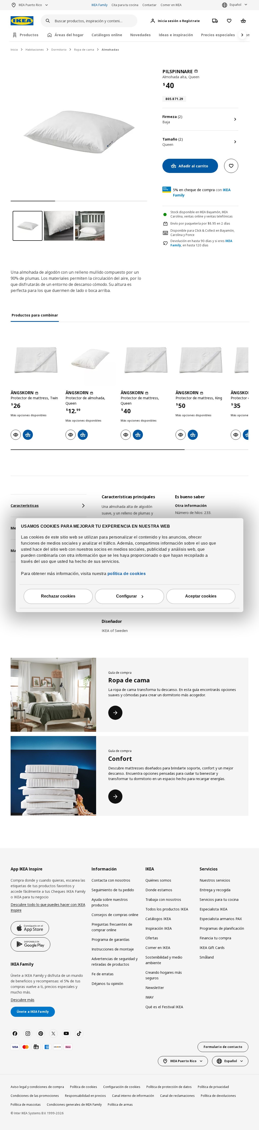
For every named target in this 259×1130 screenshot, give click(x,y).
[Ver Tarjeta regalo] (36, 1047)
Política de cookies (83, 1087)
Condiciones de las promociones (35, 1096)
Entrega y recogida (215, 889)
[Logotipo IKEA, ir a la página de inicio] (22, 21)
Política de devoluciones (218, 1096)
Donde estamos (158, 889)
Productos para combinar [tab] (35, 315)
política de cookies (126, 573)
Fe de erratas (103, 974)
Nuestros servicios (215, 880)
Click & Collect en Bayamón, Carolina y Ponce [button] (202, 232)
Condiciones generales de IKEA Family (74, 1104)
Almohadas (110, 49)
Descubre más (22, 999)
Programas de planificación (222, 928)
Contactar (149, 5)
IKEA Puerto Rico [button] (30, 5)
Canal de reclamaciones (177, 1096)
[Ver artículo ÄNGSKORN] (35, 361)
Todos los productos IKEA (166, 909)
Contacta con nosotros (111, 880)
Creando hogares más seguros (163, 975)
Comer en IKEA (171, 5)
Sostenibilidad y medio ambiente (163, 960)
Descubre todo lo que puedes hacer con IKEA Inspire (48, 907)
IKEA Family (99, 5)
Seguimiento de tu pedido (113, 889)
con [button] (202, 192)
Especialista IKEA (213, 909)
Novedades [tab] (140, 34)
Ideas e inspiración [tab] (176, 34)
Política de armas (120, 1104)
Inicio (14, 49)
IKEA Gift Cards (212, 947)
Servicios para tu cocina (219, 899)
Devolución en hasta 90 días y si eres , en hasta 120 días (201, 243)
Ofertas (151, 938)
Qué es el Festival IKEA (164, 1006)
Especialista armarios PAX (221, 918)
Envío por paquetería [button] (185, 223)
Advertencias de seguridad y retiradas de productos (115, 961)
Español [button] (235, 5)
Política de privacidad (213, 1087)
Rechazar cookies (58, 596)
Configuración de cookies (121, 1087)
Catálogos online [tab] (107, 34)
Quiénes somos (158, 880)
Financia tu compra (215, 938)
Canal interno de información (133, 1096)
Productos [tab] (29, 34)
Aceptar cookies (201, 596)
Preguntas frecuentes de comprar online (112, 927)
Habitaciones (35, 49)
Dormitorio (59, 49)
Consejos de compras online (115, 914)
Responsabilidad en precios (85, 1096)
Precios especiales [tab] (218, 34)
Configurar (126, 596)
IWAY (149, 997)
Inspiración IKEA (158, 928)
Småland (207, 957)
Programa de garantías (111, 939)
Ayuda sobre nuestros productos (110, 902)
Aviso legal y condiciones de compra (37, 1087)
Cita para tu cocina (125, 5)
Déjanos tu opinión (107, 983)
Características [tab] (25, 505)
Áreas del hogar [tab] (69, 34)
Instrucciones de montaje (113, 949)
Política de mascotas (26, 1104)
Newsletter (154, 987)
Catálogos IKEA (158, 918)
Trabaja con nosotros (163, 899)
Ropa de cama (84, 49)
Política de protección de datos (169, 1087)
